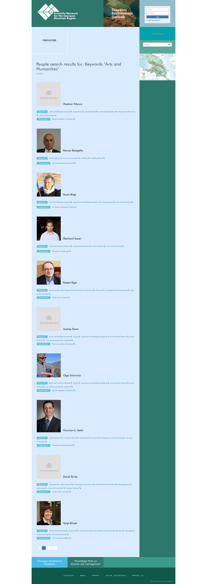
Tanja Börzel (70, 523)
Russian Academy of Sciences (63, 119)
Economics (53, 290)
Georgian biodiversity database (49, 562)
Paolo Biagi (69, 194)
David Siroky (70, 476)
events (95, 575)
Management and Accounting (117, 290)
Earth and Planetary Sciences (60, 112)
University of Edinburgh (60, 251)
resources (49, 40)
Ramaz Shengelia (73, 150)
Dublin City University (60, 298)
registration (157, 33)
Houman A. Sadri (73, 430)
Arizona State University (61, 492)
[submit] (169, 45)
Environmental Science (107, 112)
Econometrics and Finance (84, 290)
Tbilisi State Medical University (63, 163)
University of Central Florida (62, 445)
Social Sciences (90, 112)
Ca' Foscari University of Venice (63, 207)
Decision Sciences (72, 488)
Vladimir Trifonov (73, 104)
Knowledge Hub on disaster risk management (85, 562)
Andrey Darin (70, 329)
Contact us (138, 575)
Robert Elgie (70, 282)
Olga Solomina (72, 375)
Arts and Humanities (47, 115)
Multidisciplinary (97, 158)
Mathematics (101, 484)
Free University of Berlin (60, 538)
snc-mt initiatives (115, 575)
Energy (76, 337)
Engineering (77, 112)
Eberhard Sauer (72, 238)
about (83, 575)
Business (99, 290)
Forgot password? (153, 20)
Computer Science (70, 438)
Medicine (84, 158)
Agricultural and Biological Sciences (86, 202)
